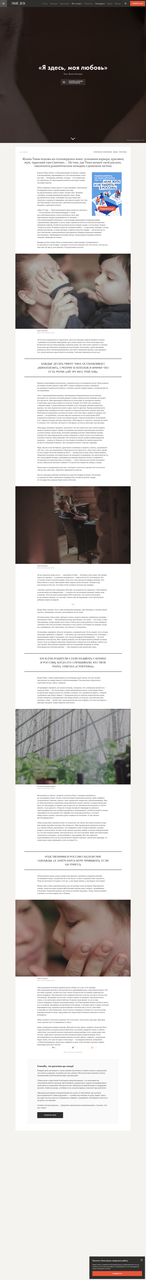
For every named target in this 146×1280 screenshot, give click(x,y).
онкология (71, 1052)
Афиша (118, 3)
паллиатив (78, 1052)
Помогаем (88, 3)
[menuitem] (3, 3)
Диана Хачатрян (75, 74)
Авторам (53, 3)
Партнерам (64, 3)
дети (65, 1052)
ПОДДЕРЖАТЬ (117, 1273)
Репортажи (123, 152)
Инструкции (100, 3)
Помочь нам (137, 3)
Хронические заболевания (103, 152)
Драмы (115, 152)
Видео (109, 3)
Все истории (77, 3)
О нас (45, 3)
